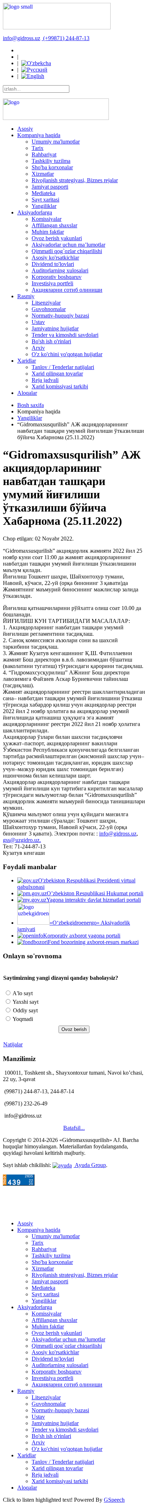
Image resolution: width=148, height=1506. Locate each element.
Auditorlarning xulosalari (60, 270)
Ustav (38, 322)
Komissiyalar (46, 219)
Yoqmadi (22, 1019)
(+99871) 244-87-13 (66, 38)
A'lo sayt (22, 993)
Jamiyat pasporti (50, 187)
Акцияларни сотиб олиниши (67, 290)
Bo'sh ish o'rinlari (51, 341)
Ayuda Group (90, 1165)
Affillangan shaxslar (54, 225)
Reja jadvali (45, 380)
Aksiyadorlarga (34, 212)
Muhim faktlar (48, 232)
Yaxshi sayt (24, 1002)
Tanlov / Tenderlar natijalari (63, 367)
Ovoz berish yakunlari (57, 238)
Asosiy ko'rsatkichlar (55, 258)
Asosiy (25, 129)
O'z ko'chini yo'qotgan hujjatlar (67, 354)
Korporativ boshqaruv (57, 277)
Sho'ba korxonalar (52, 167)
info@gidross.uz (21, 38)
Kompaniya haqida (38, 135)
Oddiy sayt (24, 1010)
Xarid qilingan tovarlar (57, 374)
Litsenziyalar (46, 303)
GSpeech (114, 1500)
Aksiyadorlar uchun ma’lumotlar (68, 245)
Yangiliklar (44, 206)
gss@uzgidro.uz (21, 840)
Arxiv (38, 348)
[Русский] (34, 70)
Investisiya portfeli (52, 283)
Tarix (37, 148)
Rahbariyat (44, 154)
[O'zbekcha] (36, 63)
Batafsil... (74, 1128)
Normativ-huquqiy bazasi (60, 316)
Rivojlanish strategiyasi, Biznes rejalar (75, 180)
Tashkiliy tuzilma (51, 161)
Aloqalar (27, 393)
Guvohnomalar (49, 309)
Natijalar (13, 1044)
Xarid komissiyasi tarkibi (60, 386)
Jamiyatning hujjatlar (55, 328)
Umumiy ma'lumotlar (56, 142)
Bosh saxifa (30, 405)
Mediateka (43, 193)
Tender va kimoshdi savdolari (65, 335)
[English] (32, 76)
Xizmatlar (43, 174)
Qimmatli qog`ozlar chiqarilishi (67, 251)
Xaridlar (26, 361)
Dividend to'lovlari (53, 264)
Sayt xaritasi (45, 200)
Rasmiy (25, 296)
